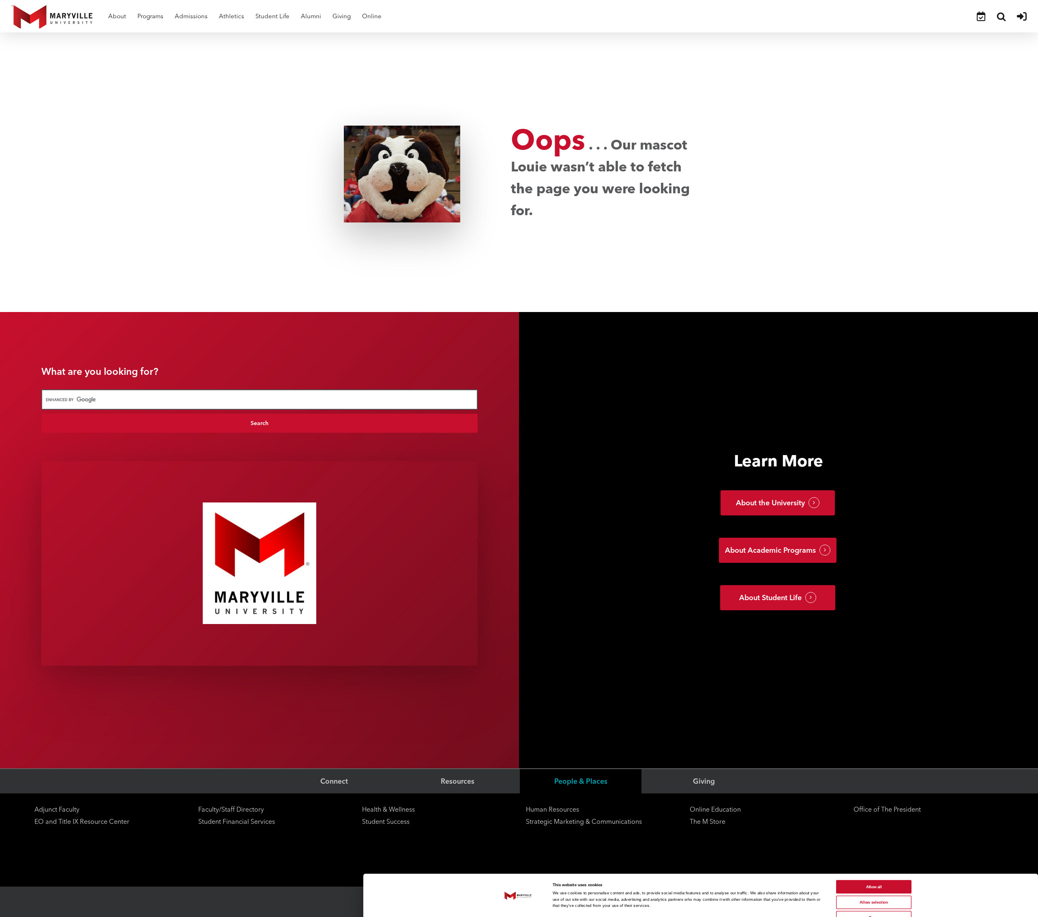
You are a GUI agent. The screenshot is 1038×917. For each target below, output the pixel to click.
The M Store (707, 821)
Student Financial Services (236, 821)
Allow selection (874, 902)
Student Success (386, 821)
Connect (334, 781)
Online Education (715, 809)
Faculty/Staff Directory (231, 809)
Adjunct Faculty (56, 809)
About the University (770, 502)
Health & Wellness (388, 809)
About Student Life (770, 597)
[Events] (981, 16)
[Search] (1001, 16)
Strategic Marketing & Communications (584, 821)
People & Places (580, 781)
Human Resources (552, 809)
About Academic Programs (770, 550)
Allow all (874, 887)
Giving (704, 781)
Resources (457, 781)
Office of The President (887, 809)
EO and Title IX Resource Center (81, 821)
